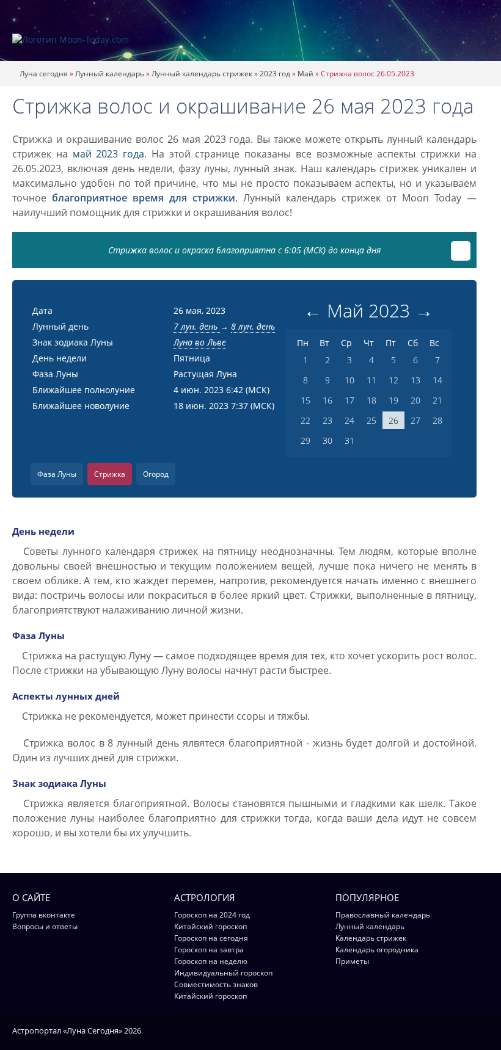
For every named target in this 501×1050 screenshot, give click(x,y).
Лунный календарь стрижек (202, 73)
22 (305, 420)
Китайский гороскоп (210, 926)
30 (327, 440)
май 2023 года (109, 154)
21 (437, 400)
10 (349, 380)
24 (349, 420)
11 (371, 380)
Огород (156, 474)
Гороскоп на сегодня (211, 938)
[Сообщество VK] (483, 1029)
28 (437, 420)
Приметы (352, 961)
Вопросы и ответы (45, 926)
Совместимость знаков (216, 984)
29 (305, 440)
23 (327, 420)
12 (393, 380)
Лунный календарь (109, 73)
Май (305, 73)
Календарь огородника (377, 949)
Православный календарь (382, 915)
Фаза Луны (56, 474)
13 (415, 380)
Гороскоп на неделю (210, 961)
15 (305, 400)
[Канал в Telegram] (467, 1029)
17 (349, 400)
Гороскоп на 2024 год (212, 915)
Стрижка (109, 474)
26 (393, 420)
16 (327, 400)
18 (371, 400)
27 (415, 420)
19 (393, 400)
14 (437, 380)
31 (349, 440)
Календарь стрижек (370, 938)
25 (371, 420)
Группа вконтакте (43, 915)
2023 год (275, 73)
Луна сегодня (44, 73)
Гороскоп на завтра (209, 949)
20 (415, 400)
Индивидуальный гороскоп (223, 973)
